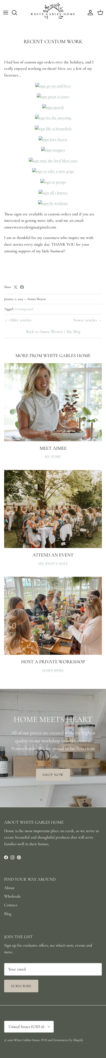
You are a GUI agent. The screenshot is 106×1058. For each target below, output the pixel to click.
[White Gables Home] (53, 13)
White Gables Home (27, 1040)
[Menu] (5, 12)
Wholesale (12, 896)
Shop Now (53, 775)
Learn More (53, 670)
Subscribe (21, 986)
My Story (53, 456)
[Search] (17, 12)
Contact (10, 905)
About (9, 887)
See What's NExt (53, 563)
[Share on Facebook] (22, 287)
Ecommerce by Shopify (68, 1040)
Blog (7, 913)
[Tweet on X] (15, 287)
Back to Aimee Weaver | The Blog (53, 331)
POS (44, 1040)
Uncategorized (24, 309)
